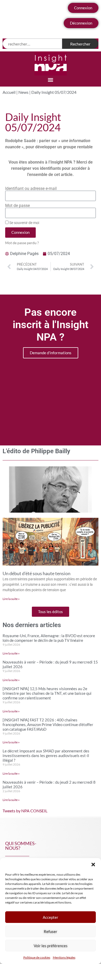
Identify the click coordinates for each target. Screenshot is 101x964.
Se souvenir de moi (24, 223)
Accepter (50, 917)
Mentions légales (64, 957)
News (23, 92)
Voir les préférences (51, 945)
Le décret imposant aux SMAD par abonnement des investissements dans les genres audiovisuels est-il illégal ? (46, 755)
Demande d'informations (50, 352)
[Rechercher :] (32, 43)
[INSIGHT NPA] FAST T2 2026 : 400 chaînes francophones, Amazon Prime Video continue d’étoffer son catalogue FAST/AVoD (48, 724)
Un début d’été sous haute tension (36, 573)
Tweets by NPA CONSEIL (25, 810)
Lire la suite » (11, 599)
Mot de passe (17, 206)
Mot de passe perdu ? (22, 243)
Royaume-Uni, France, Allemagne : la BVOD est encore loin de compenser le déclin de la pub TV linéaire (49, 638)
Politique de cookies (36, 957)
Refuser (50, 931)
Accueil (9, 92)
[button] (93, 864)
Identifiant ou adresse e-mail (31, 189)
